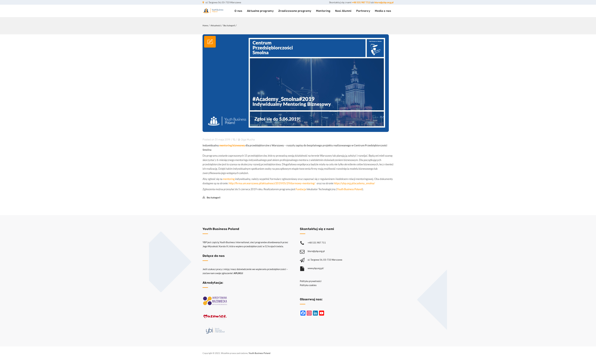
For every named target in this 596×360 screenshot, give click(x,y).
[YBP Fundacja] (213, 11)
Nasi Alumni (343, 11)
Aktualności (215, 25)
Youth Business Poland (349, 189)
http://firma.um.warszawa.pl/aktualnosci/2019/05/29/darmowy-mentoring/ (273, 183)
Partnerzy (363, 11)
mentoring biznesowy (232, 145)
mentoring (229, 179)
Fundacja (301, 189)
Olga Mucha (248, 139)
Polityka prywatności (310, 281)
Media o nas (383, 11)
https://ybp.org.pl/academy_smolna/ (354, 183)
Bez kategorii (229, 25)
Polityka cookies (308, 285)
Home (205, 25)
